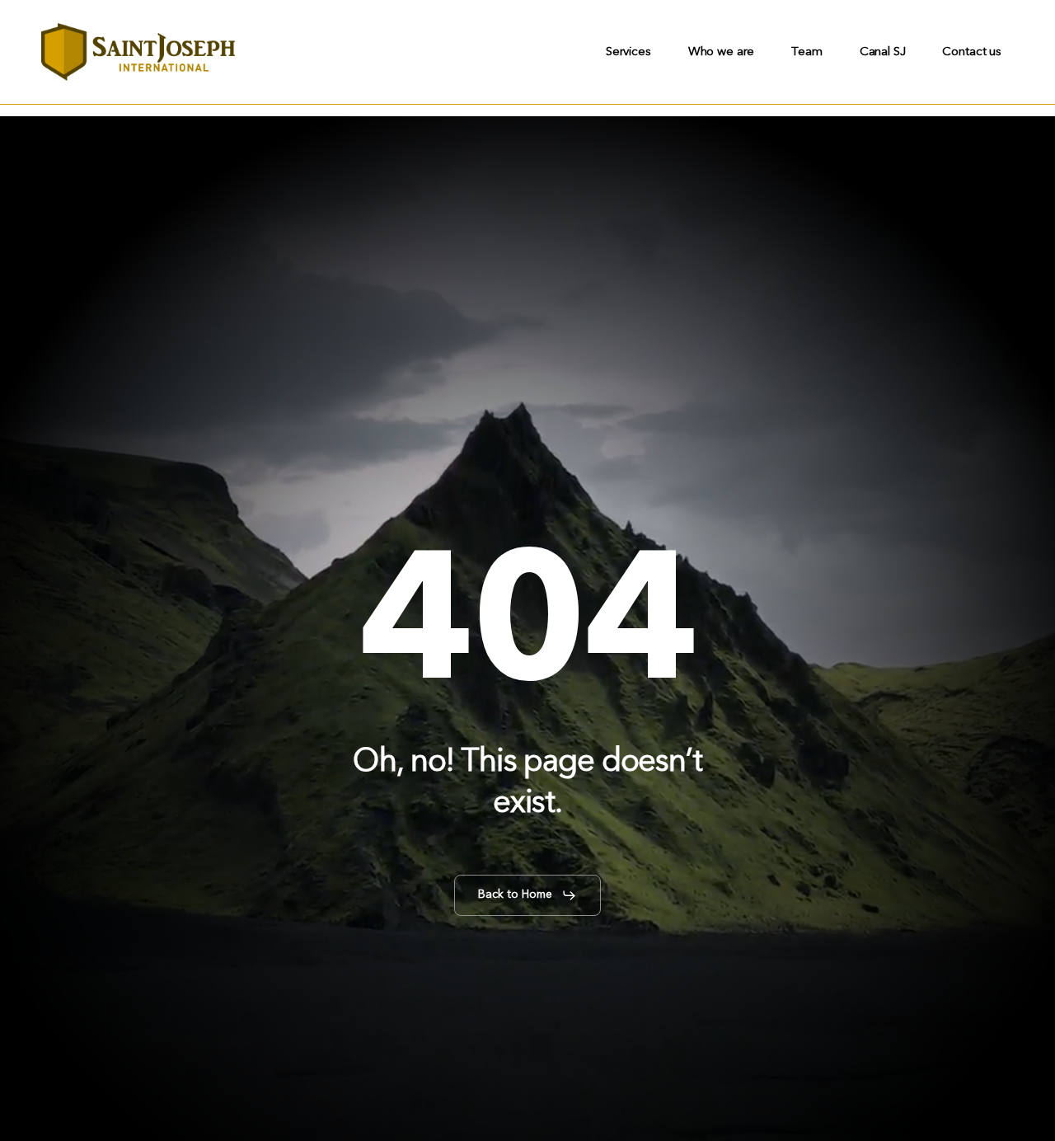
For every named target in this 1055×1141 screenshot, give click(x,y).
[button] (527, 895)
